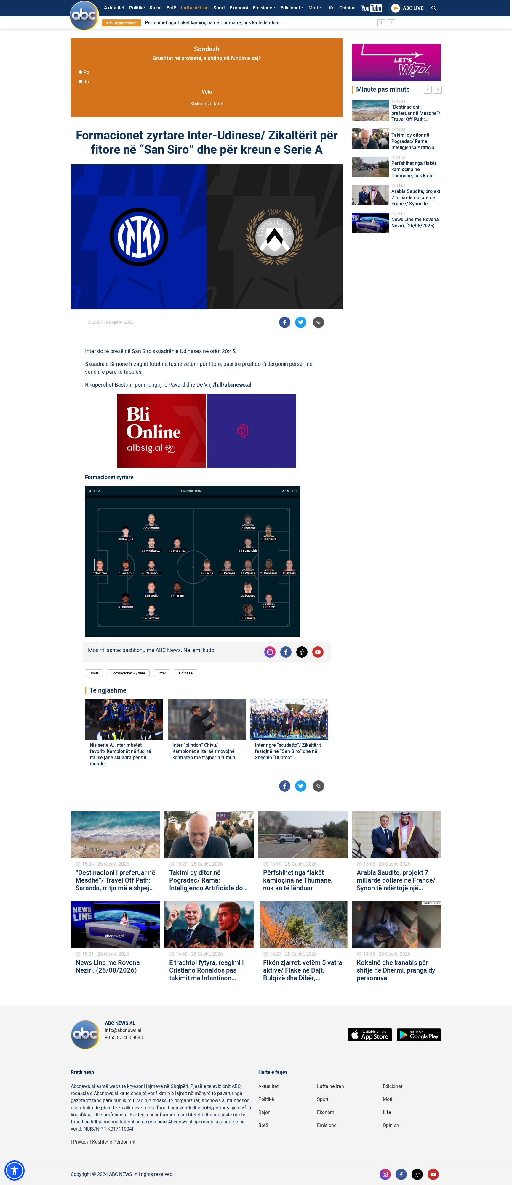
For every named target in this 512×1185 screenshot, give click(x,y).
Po (86, 72)
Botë (171, 8)
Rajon (156, 8)
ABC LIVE (413, 8)
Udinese (186, 673)
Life (330, 8)
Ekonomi (239, 8)
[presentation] (429, 90)
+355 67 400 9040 (124, 1037)
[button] (14, 1170)
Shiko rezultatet (206, 103)
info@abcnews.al (123, 1030)
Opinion (347, 8)
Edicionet (290, 8)
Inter (162, 673)
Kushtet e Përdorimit (113, 1142)
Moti (313, 8)
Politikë (137, 8)
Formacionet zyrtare (128, 673)
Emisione (262, 8)
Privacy (81, 1142)
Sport (219, 8)
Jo (86, 82)
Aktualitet (114, 8)
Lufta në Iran (195, 8)
